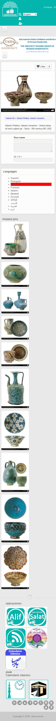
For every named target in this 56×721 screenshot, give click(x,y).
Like (45, 66)
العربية (14, 206)
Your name (19, 137)
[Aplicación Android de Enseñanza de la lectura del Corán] (15, 617)
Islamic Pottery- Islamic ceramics (30, 118)
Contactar (48, 7)
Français (15, 187)
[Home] (10, 8)
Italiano (14, 190)
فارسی (14, 203)
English (14, 184)
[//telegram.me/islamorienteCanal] (19, 702)
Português (16, 181)
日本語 (14, 200)
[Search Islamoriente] (20, 15)
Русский (15, 197)
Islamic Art (10, 118)
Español (15, 178)
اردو (12, 209)
